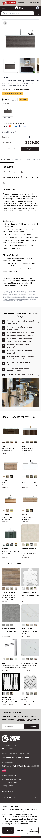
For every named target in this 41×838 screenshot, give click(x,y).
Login (29, 719)
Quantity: (5, 137)
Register (21, 719)
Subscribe (32, 727)
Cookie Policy (32, 819)
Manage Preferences (33, 830)
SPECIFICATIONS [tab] (22, 160)
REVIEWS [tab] (36, 160)
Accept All (8, 830)
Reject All (20, 830)
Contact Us (9, 748)
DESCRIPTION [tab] (7, 160)
